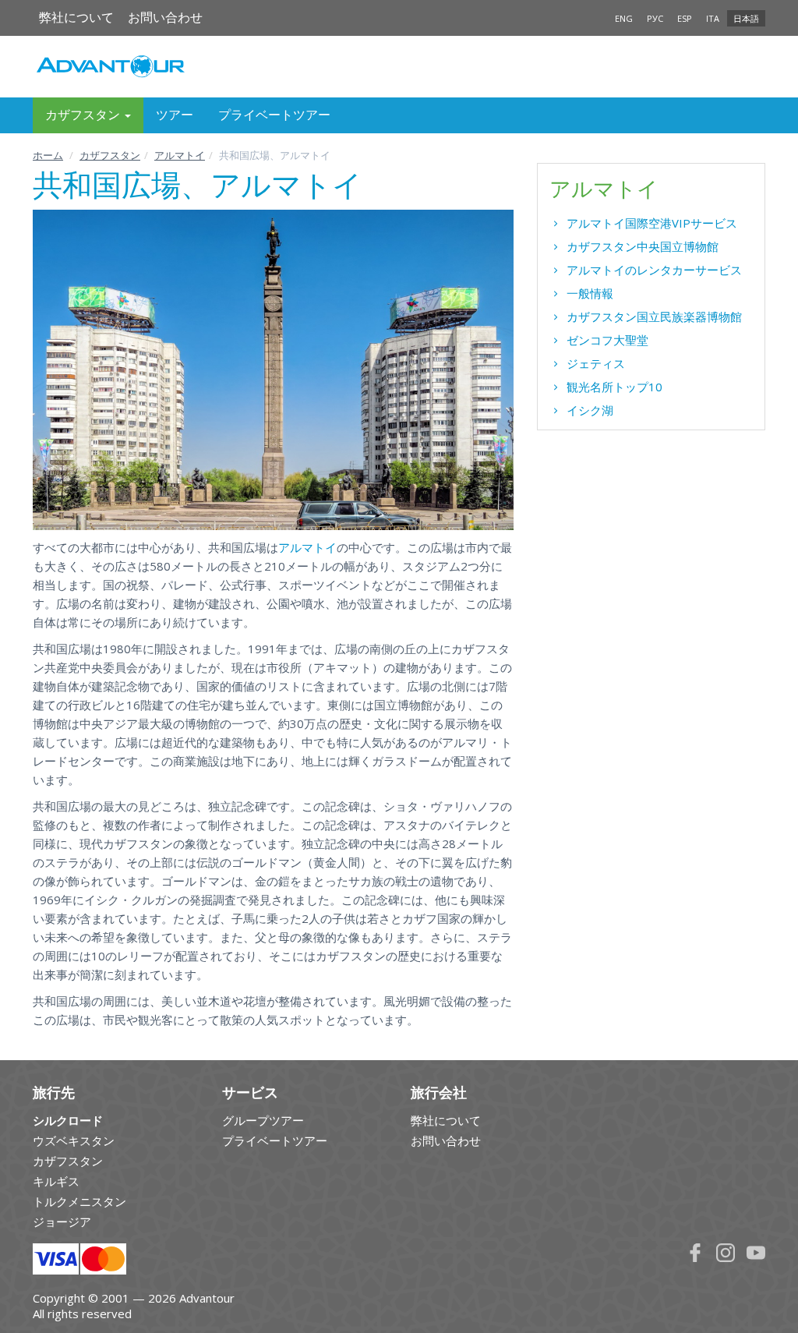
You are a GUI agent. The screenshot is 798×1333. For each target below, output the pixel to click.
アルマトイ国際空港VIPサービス (652, 223)
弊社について (76, 17)
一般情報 (590, 293)
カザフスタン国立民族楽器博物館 (654, 316)
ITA (712, 18)
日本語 (746, 18)
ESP (684, 18)
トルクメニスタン (79, 1201)
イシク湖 (590, 410)
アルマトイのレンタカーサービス (654, 270)
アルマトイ (179, 155)
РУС (655, 18)
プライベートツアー (274, 115)
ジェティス (596, 363)
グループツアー (263, 1120)
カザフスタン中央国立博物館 (643, 246)
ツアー (174, 115)
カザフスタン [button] (84, 115)
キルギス (56, 1181)
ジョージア (62, 1221)
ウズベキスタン (74, 1140)
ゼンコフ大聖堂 (607, 340)
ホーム (48, 155)
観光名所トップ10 (614, 386)
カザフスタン (109, 155)
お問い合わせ (165, 17)
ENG (624, 18)
